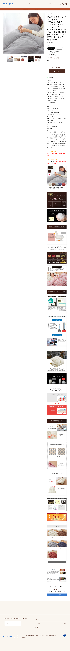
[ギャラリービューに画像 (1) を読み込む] (10, 59)
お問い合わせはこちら (11, 623)
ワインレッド (52, 54)
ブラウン (59, 48)
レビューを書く (57, 595)
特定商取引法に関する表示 (32, 635)
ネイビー (57, 51)
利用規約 (42, 635)
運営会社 (24, 637)
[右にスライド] (43, 58)
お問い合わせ (17, 637)
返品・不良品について (51, 635)
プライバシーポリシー (19, 635)
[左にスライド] (4, 58)
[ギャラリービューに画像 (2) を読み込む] (17, 59)
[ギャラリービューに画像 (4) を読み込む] (31, 59)
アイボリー (51, 48)
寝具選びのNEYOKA (36, 645)
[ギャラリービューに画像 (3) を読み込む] (24, 59)
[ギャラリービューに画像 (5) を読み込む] (38, 59)
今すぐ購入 (57, 72)
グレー (50, 51)
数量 (48, 60)
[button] (33, 3)
